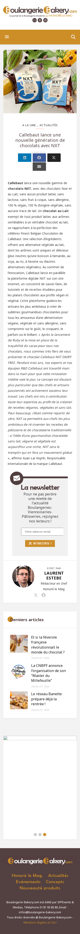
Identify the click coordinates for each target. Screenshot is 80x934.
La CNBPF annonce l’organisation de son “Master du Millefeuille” (48, 673)
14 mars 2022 (38, 152)
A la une (29, 125)
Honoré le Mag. (27, 875)
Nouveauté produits (40, 887)
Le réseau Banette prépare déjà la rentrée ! (46, 698)
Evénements (28, 881)
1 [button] (35, 834)
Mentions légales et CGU (40, 922)
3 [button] (44, 834)
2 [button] (40, 834)
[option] (40, 783)
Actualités (49, 125)
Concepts (55, 881)
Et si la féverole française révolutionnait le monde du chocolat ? (48, 645)
